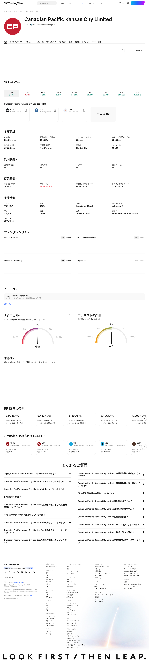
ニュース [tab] (40, 42)
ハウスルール (98, 575)
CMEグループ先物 (72, 592)
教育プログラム (129, 588)
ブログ (68, 608)
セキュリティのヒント (73, 643)
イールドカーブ (51, 618)
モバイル (48, 631)
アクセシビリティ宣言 (73, 640)
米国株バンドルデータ (73, 597)
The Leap (69, 586)
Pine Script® (50, 625)
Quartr (31, 595)
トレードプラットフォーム (132, 575)
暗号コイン (49, 579)
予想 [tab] (70, 42)
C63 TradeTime (71, 625)
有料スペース (98, 601)
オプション (49, 621)
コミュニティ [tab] (51, 42)
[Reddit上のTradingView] (33, 572)
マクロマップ (50, 623)
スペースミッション (72, 605)
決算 (47, 605)
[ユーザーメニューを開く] (128, 3)
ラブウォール (98, 569)
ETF (47, 575)
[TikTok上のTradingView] (29, 572)
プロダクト (62, 3)
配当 (47, 608)
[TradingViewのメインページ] (13, 3)
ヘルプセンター (71, 610)
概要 (67, 579)
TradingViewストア (72, 621)
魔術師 (96, 597)
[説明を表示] (12, 137)
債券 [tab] (99, 42)
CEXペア (48, 582)
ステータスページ (72, 647)
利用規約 (69, 631)
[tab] (63, 237)
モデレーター (98, 578)
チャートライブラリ (130, 569)
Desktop (48, 634)
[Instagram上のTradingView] (17, 572)
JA (123, 3)
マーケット (82, 3)
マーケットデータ (72, 571)
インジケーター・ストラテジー (104, 595)
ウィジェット (128, 566)
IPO (47, 610)
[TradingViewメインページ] (12, 564)
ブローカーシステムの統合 (132, 584)
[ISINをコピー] (133, 213)
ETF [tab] (93, 42)
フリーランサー (99, 599)
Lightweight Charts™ (130, 571)
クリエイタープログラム (102, 573)
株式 (47, 573)
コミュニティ (72, 3)
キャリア (69, 612)
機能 (67, 566)
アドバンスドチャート (131, 573)
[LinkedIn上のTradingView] (21, 572)
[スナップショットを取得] (122, 50)
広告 (125, 582)
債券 (47, 577)
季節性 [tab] (77, 42)
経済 (47, 603)
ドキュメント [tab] (30, 42)
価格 (67, 569)
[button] (67, 3)
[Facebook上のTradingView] (9, 572)
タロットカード (71, 623)
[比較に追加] (26, 110)
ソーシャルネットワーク (102, 566)
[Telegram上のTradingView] (25, 572)
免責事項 (69, 634)
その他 (100, 3)
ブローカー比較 (71, 584)
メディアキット (71, 614)
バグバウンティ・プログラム (75, 645)
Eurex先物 (69, 595)
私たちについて (71, 603)
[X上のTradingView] (5, 572)
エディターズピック (100, 588)
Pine (47, 586)
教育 (95, 586)
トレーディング (99, 584)
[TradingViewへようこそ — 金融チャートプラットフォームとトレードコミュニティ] (12, 82)
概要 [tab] (5, 42)
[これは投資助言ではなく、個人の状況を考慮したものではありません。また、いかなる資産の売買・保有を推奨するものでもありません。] (44, 319)
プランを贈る (70, 573)
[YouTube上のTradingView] (13, 572)
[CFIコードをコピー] (13, 221)
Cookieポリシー (71, 638)
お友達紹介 (98, 571)
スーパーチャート (51, 566)
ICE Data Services (18, 582)
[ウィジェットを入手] (127, 50)
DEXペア (48, 584)
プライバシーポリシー (73, 636)
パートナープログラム (131, 586)
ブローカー (92, 3)
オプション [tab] (86, 42)
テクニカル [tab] (62, 42)
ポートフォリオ (51, 616)
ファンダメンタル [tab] (16, 42)
